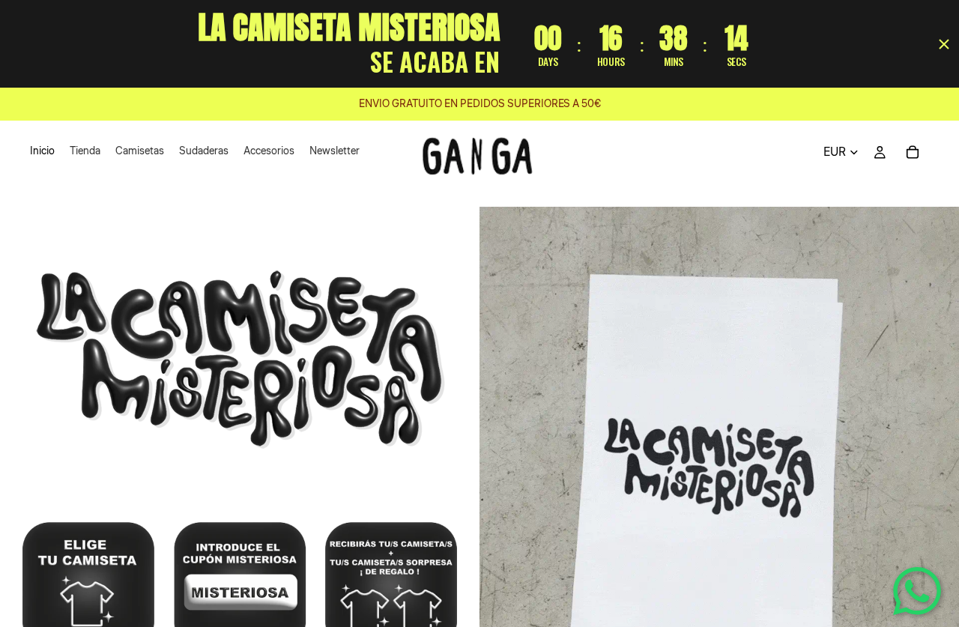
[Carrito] (912, 152)
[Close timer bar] (944, 44)
